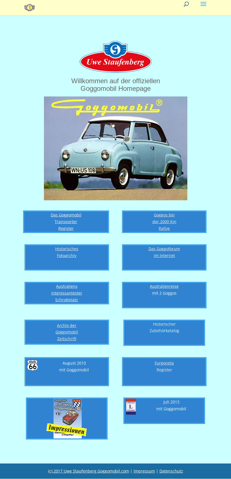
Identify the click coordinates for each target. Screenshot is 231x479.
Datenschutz (171, 471)
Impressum (144, 471)
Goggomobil (66, 332)
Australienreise (164, 286)
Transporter (66, 221)
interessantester (66, 293)
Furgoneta (164, 363)
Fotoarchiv (66, 255)
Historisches (66, 248)
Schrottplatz (66, 299)
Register (66, 228)
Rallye (164, 228)
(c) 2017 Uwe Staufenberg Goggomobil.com (88, 471)
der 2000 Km (164, 221)
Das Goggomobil (66, 214)
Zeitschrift (66, 338)
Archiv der (66, 325)
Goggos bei (164, 214)
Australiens (66, 286)
